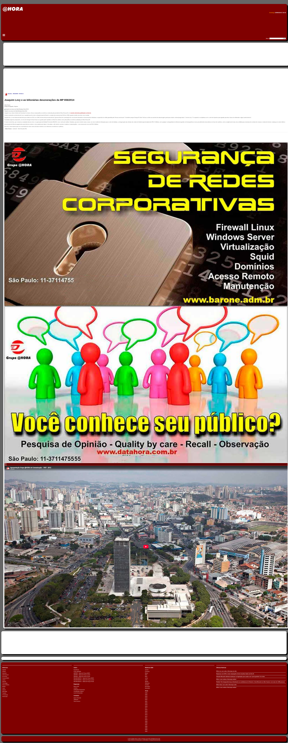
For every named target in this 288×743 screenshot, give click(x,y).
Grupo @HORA (77, 671)
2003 (146, 731)
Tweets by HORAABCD (7, 658)
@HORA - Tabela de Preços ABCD (82, 673)
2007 (146, 724)
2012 (146, 716)
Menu (4, 36)
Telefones (76, 699)
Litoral (3, 679)
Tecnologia (4, 683)
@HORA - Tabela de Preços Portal (82, 676)
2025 (146, 694)
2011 (146, 718)
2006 (146, 726)
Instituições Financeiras (79, 689)
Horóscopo (5, 696)
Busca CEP (76, 686)
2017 (146, 708)
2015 (146, 711)
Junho (146, 678)
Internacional (5, 674)
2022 (146, 699)
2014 (146, 713)
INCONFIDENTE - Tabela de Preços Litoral (84, 679)
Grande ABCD (5, 678)
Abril (146, 674)
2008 (146, 723)
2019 (146, 704)
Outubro (147, 684)
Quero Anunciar (77, 697)
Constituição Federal (78, 691)
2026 (146, 693)
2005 (146, 728)
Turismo (4, 693)
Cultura (4, 689)
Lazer (3, 688)
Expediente (76, 669)
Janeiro (146, 669)
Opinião (10, 93)
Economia (4, 676)
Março (146, 673)
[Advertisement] (47, 25)
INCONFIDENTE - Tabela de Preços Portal (84, 681)
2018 (146, 706)
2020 (146, 703)
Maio (146, 676)
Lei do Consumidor (78, 693)
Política (4, 671)
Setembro (147, 683)
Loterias (75, 688)
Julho (146, 679)
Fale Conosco (77, 701)
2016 (146, 709)
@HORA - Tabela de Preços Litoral (82, 674)
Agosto (146, 681)
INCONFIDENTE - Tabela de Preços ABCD (84, 678)
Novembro (147, 686)
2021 (146, 701)
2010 (146, 719)
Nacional (4, 673)
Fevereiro (147, 671)
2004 (146, 729)
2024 (146, 696)
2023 (146, 698)
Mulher (4, 686)
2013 (146, 714)
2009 (146, 721)
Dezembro (147, 688)
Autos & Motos (5, 684)
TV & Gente (5, 694)
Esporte (4, 681)
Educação (4, 691)
